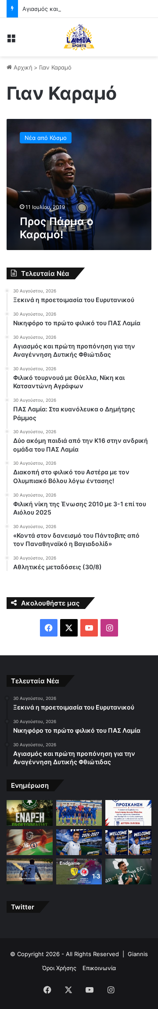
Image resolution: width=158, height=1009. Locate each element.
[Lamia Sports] (79, 37)
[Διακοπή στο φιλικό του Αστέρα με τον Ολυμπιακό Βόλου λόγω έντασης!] (30, 871)
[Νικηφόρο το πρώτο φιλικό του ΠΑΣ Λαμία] (79, 813)
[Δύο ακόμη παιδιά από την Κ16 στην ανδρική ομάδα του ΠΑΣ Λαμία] (128, 842)
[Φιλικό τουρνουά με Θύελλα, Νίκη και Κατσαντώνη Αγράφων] (30, 842)
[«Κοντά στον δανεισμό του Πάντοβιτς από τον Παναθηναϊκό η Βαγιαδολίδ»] (128, 871)
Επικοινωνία (99, 967)
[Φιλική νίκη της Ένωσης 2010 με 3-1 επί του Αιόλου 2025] (79, 871)
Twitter (22, 907)
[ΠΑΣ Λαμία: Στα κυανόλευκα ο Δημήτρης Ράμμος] (79, 842)
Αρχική (22, 67)
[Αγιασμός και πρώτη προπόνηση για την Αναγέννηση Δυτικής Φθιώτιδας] (128, 813)
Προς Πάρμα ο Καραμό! (56, 228)
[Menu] (11, 40)
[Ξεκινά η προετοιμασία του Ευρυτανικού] (30, 813)
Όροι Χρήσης (59, 967)
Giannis (138, 953)
